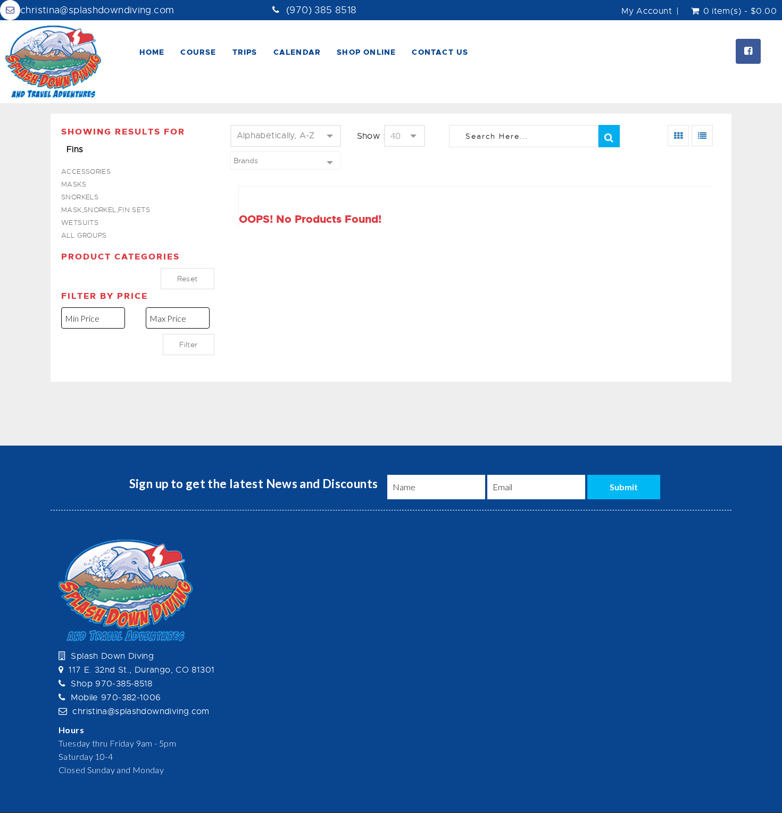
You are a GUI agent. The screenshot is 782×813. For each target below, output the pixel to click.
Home (152, 52)
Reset (187, 278)
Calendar (297, 52)
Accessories (86, 171)
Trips (244, 52)
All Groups (84, 235)
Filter (188, 344)
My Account (646, 11)
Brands (246, 160)
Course (198, 52)
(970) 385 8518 (321, 10)
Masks (73, 184)
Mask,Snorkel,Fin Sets (105, 209)
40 (395, 135)
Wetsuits (79, 222)
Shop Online (366, 52)
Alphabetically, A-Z (276, 135)
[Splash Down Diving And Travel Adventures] (53, 61)
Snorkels (79, 197)
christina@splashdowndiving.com (97, 10)
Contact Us (440, 52)
